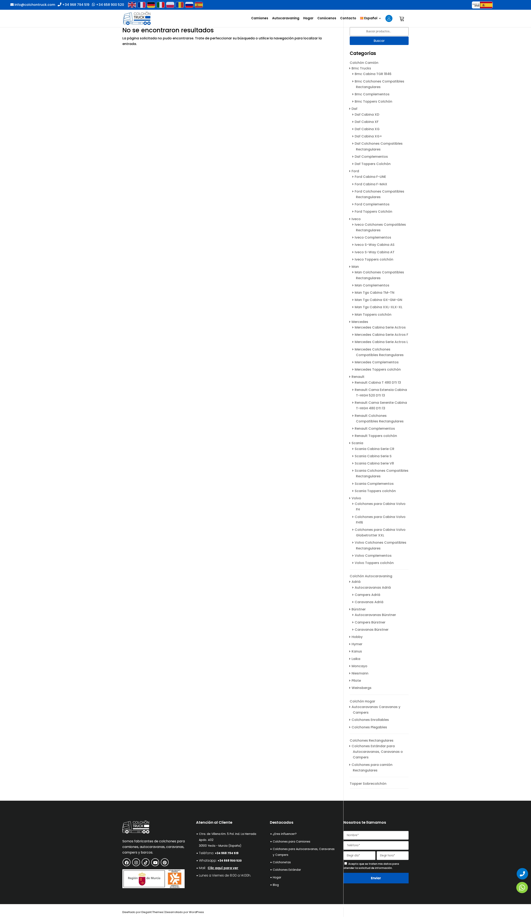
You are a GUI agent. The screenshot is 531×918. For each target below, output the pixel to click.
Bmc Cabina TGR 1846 (373, 74)
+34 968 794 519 (75, 4)
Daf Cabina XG (367, 129)
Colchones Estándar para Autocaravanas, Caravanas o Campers (377, 752)
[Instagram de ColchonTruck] (136, 862)
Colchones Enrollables (370, 719)
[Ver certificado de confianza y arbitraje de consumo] (153, 887)
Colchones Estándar (287, 870)
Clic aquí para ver (223, 868)
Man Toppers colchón (373, 314)
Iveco (356, 218)
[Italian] (160, 5)
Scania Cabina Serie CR (374, 448)
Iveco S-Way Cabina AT (375, 252)
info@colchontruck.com (35, 4)
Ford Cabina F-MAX (371, 184)
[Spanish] (198, 5)
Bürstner (359, 609)
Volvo (356, 498)
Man (355, 266)
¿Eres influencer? (285, 834)
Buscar (379, 40)
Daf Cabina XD (367, 114)
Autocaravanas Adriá (373, 587)
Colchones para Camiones (291, 842)
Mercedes (360, 321)
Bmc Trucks (361, 68)
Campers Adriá (367, 594)
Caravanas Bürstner (372, 629)
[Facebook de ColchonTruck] (126, 862)
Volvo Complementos (373, 555)
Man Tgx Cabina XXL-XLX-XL (378, 307)
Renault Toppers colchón (376, 435)
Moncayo (359, 666)
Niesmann (360, 673)
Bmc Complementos (372, 94)
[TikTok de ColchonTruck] (146, 862)
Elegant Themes (152, 912)
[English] (132, 5)
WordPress (196, 912)
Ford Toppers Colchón (373, 211)
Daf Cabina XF (367, 121)
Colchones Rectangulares (371, 740)
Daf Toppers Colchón (373, 163)
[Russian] (189, 5)
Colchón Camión (364, 62)
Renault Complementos (375, 428)
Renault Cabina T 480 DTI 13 (378, 382)
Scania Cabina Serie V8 (374, 463)
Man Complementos (372, 285)
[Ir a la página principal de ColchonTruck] (135, 832)
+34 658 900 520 (109, 4)
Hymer (357, 644)
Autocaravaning (285, 18)
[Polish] (170, 5)
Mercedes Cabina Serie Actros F (381, 334)
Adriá (356, 581)
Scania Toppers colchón (375, 491)
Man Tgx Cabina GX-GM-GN (378, 299)
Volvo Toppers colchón (374, 562)
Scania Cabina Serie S (373, 456)
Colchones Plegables (369, 727)
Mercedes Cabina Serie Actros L (381, 342)
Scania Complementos (374, 483)
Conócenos (326, 18)
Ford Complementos (372, 204)
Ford (355, 171)
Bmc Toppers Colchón (373, 101)
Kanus (357, 651)
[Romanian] (179, 5)
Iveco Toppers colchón (374, 259)
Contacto (348, 18)
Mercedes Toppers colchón (378, 369)
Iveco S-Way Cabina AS (375, 244)
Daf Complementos (371, 156)
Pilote (356, 680)
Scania (357, 443)
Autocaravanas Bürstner (375, 614)
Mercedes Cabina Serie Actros (380, 327)
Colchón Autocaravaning (371, 576)
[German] (151, 5)
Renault (358, 376)
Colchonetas (282, 862)
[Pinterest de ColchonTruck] (165, 862)
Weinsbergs (361, 687)
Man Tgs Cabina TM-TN (374, 292)
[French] (141, 5)
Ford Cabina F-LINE (370, 176)
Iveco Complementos (373, 237)
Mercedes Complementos (377, 362)
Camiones (259, 18)
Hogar (308, 18)
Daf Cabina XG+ (368, 136)
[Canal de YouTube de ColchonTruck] (155, 862)
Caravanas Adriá (369, 602)
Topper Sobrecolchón (368, 783)
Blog (276, 885)
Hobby (357, 636)
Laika (356, 658)
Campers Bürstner (370, 622)
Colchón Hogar (362, 701)
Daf (354, 108)
